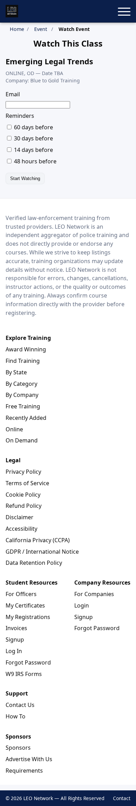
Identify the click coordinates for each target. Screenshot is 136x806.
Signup (15, 639)
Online (14, 429)
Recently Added (26, 418)
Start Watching (25, 178)
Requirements (24, 770)
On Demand (22, 440)
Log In (14, 651)
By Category (21, 384)
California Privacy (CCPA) (38, 540)
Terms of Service (27, 483)
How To (15, 716)
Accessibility (21, 528)
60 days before (33, 127)
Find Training (23, 361)
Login (81, 605)
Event (40, 29)
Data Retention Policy (34, 563)
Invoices (16, 628)
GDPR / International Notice (42, 551)
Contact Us (20, 705)
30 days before (33, 138)
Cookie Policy (23, 494)
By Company (22, 395)
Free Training (23, 406)
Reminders (20, 116)
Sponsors (18, 747)
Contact (121, 798)
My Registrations (28, 617)
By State (16, 372)
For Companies (94, 594)
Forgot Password (28, 662)
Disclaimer (19, 517)
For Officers (21, 594)
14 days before (33, 150)
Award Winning (26, 349)
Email (13, 94)
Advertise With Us (29, 759)
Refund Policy (23, 506)
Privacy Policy (23, 471)
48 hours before (34, 161)
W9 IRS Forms (24, 674)
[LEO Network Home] (12, 11)
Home (17, 29)
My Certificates (25, 605)
